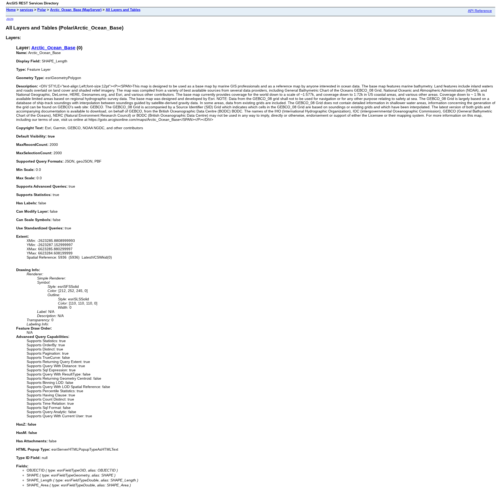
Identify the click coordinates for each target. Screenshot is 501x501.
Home (11, 10)
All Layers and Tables (123, 10)
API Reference (480, 11)
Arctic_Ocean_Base (53, 47)
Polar (41, 10)
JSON (9, 18)
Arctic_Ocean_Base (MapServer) (76, 10)
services (26, 10)
